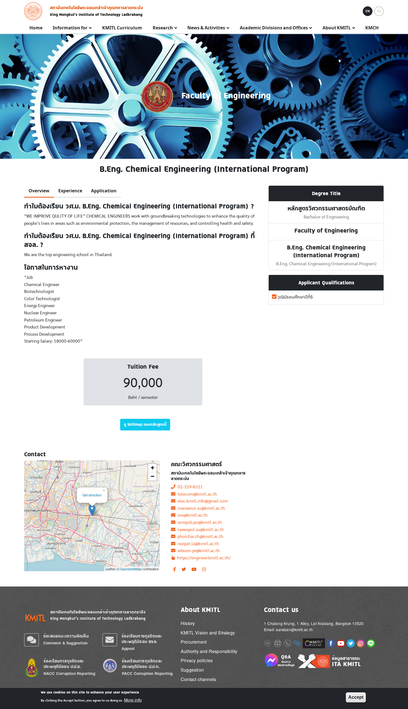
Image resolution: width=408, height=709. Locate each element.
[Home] (35, 11)
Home (35, 28)
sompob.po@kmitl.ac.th (198, 522)
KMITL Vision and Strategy (208, 632)
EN (368, 11)
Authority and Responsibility (209, 651)
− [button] (152, 476)
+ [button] (152, 467)
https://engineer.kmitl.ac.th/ (203, 558)
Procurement (193, 642)
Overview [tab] (39, 191)
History (188, 623)
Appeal (128, 648)
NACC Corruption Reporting (69, 673)
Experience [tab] (70, 191)
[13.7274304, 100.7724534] (92, 510)
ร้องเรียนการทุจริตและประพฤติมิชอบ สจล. (142, 638)
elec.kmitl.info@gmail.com (201, 501)
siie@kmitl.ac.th (191, 515)
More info (133, 700)
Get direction (92, 495)
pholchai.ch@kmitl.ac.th (199, 536)
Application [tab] (104, 191)
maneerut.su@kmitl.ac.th (200, 508)
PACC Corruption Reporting (147, 673)
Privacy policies (197, 660)
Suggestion (192, 670)
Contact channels (198, 679)
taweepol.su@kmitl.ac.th (199, 529)
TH (379, 11)
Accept (355, 697)
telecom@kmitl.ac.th (196, 494)
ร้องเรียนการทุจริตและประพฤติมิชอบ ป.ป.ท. (142, 663)
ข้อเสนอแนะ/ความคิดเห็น (66, 636)
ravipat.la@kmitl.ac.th (197, 544)
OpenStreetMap (131, 569)
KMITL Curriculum (122, 28)
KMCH (372, 28)
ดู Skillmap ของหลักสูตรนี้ (145, 424)
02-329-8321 (189, 487)
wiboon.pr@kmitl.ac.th (197, 551)
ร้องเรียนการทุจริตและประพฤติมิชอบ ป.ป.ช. (64, 663)
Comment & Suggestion (65, 643)
